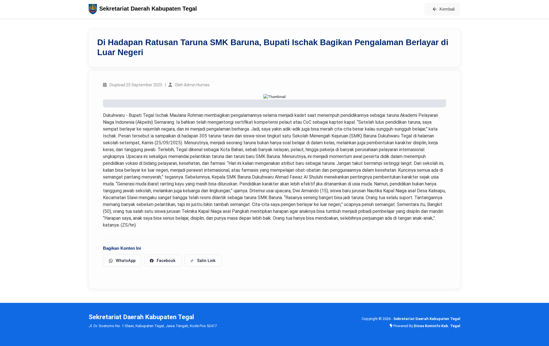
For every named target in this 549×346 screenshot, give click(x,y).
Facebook (166, 260)
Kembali (447, 9)
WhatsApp (126, 260)
